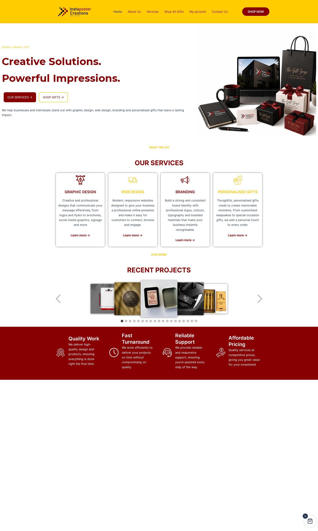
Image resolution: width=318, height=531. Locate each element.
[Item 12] (167, 321)
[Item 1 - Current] (122, 321)
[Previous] (58, 298)
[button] (255, 11)
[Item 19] (196, 321)
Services (152, 11)
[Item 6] (142, 321)
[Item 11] (163, 321)
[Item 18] (192, 321)
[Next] (259, 298)
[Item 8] (150, 321)
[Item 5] (138, 321)
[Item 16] (183, 321)
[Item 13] (171, 321)
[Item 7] (146, 321)
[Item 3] (130, 321)
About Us (134, 11)
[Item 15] (179, 321)
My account (198, 11)
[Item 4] (134, 321)
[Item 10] (159, 321)
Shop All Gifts (174, 11)
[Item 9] (155, 321)
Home (118, 11)
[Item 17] (188, 321)
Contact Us (220, 11)
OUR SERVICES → (19, 97)
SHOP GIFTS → (53, 97)
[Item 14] (175, 321)
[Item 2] (126, 321)
